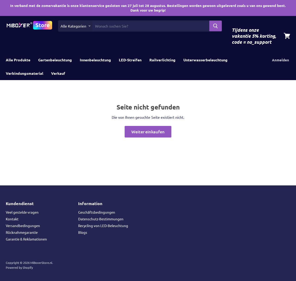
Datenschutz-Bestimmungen (100, 219)
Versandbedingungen (23, 225)
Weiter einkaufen (147, 131)
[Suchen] (215, 26)
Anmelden (280, 60)
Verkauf (58, 73)
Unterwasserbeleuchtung (205, 59)
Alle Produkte (18, 59)
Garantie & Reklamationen (26, 239)
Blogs (82, 232)
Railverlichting (162, 59)
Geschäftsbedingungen (96, 212)
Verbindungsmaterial (24, 73)
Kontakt (12, 219)
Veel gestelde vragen (22, 212)
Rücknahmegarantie (22, 232)
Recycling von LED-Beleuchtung (103, 225)
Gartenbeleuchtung (55, 59)
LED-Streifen (130, 59)
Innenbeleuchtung (95, 59)
